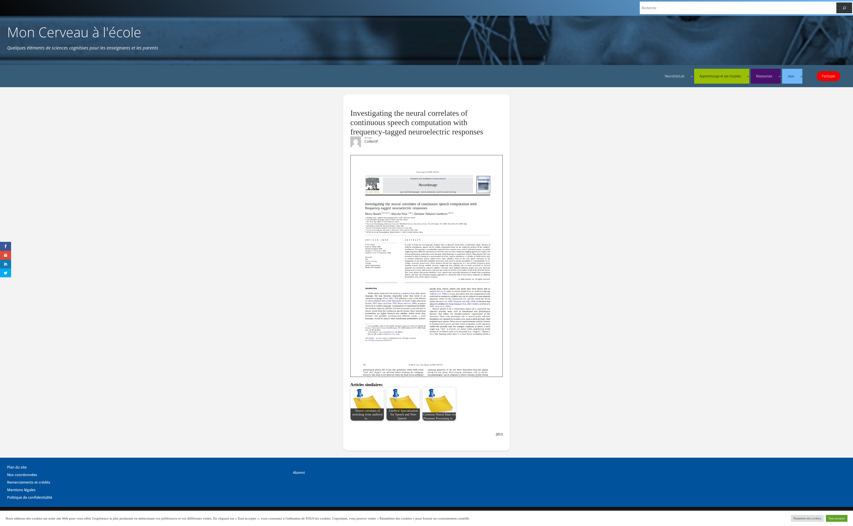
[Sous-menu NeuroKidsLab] (692, 76)
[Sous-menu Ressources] (779, 76)
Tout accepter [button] (837, 518)
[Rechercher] (844, 7)
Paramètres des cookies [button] (807, 518)
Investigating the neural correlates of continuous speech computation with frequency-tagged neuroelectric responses (416, 122)
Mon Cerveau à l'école (74, 32)
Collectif (371, 141)
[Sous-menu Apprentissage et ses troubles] (748, 76)
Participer (828, 76)
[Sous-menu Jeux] (801, 76)
